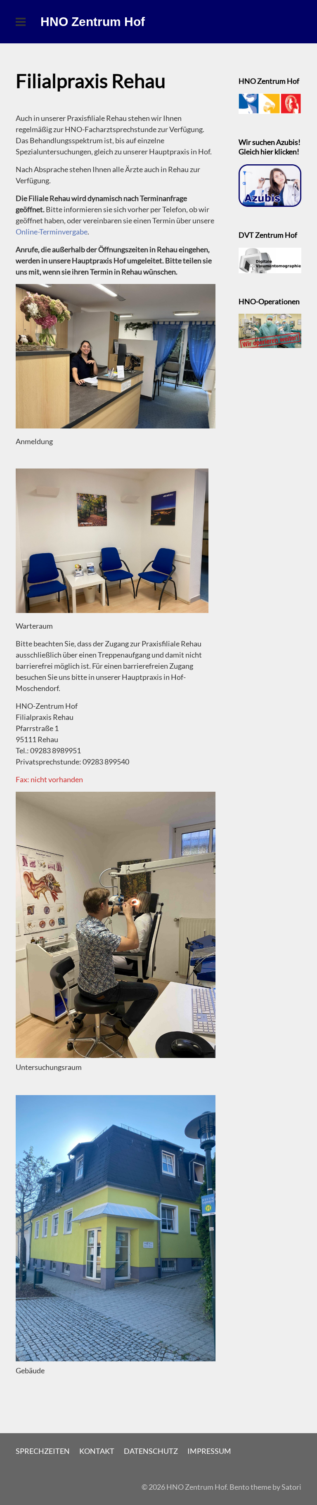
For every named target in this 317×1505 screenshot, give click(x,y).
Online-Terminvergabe (52, 231)
